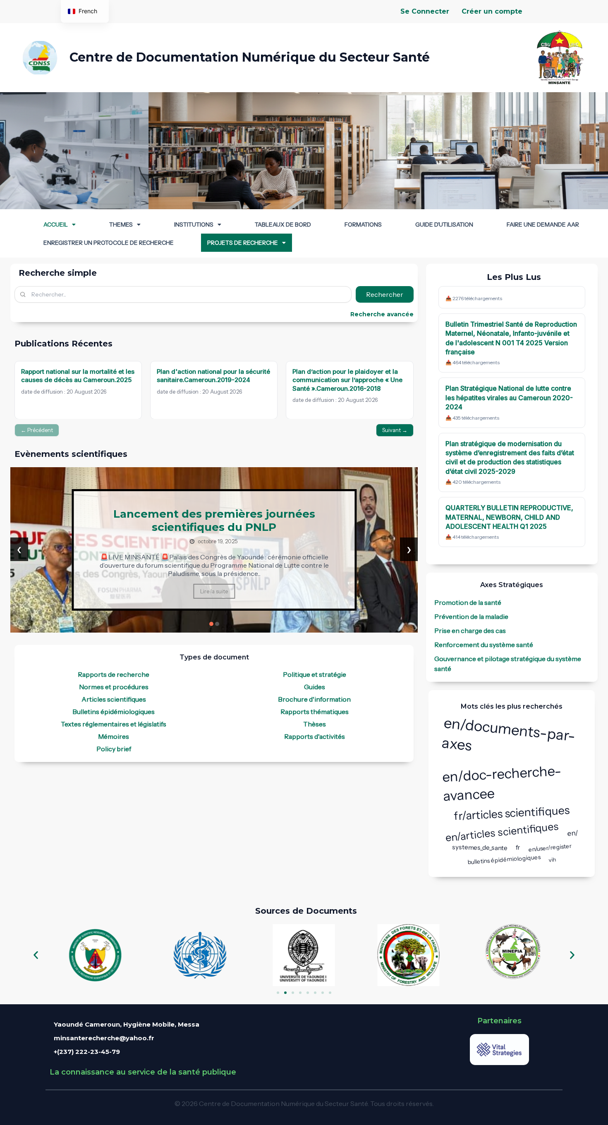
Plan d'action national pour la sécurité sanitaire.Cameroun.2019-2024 (213, 376)
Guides (314, 687)
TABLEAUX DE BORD (283, 224)
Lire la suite (214, 593)
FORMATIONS (363, 224)
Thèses (314, 724)
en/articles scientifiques (502, 832)
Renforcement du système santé (483, 644)
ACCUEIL (55, 224)
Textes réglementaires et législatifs (113, 724)
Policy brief (113, 749)
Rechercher (384, 294)
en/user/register (550, 847)
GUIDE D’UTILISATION (444, 224)
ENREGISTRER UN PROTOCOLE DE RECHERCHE (108, 242)
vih (552, 859)
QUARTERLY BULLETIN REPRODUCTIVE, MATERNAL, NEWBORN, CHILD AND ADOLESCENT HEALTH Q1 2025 (509, 517)
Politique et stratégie (314, 674)
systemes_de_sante (479, 847)
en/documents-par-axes (508, 734)
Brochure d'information (314, 699)
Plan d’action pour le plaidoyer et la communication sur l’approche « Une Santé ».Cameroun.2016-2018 (348, 380)
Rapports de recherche (113, 674)
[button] (59, 224)
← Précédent (37, 430)
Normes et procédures (113, 687)
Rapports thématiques (314, 711)
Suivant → (394, 430)
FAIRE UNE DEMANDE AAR (543, 224)
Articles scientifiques (113, 699)
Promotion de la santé (467, 602)
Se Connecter (424, 11)
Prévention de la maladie (471, 616)
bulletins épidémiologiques (504, 859)
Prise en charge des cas (470, 630)
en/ (573, 833)
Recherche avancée (382, 314)
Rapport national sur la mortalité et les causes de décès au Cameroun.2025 (77, 376)
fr (518, 847)
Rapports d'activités (314, 736)
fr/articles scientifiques (511, 813)
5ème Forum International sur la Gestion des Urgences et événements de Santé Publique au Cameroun (214, 525)
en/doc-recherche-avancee (502, 783)
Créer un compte (492, 11)
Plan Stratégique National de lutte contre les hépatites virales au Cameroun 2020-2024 (509, 397)
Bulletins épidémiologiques (113, 711)
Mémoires (113, 736)
